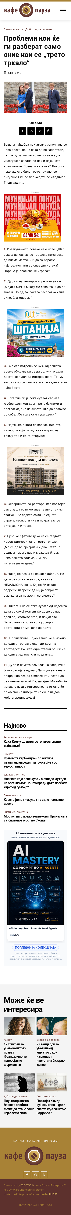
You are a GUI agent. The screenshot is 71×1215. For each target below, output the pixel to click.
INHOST (53, 1194)
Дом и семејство (46, 1096)
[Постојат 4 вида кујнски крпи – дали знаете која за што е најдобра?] (52, 1082)
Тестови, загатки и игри (18, 737)
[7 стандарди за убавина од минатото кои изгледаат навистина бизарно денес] (52, 1026)
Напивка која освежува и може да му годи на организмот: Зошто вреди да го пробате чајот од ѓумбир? (35, 783)
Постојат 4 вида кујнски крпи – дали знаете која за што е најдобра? (51, 1107)
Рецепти (9, 753)
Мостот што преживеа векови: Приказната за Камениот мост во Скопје (35, 818)
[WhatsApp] (48, 131)
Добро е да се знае (38, 29)
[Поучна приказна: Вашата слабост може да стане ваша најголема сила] (19, 1082)
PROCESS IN (27, 1185)
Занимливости (13, 29)
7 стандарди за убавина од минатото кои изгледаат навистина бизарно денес (51, 1054)
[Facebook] (22, 131)
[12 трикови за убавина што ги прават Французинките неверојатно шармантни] (19, 1026)
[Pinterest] (40, 131)
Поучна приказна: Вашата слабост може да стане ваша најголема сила (19, 1107)
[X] (31, 131)
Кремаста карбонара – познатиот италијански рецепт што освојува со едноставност (30, 762)
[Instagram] (35, 1174)
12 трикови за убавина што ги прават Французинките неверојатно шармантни (15, 1054)
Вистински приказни (16, 812)
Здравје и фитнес (14, 774)
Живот (8, 1039)
